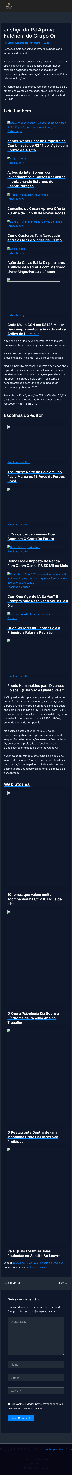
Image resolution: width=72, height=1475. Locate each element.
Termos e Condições (36, 1467)
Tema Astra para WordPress (55, 1449)
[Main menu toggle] (65, 6)
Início (36, 1455)
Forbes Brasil (37, 1267)
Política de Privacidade (36, 1459)
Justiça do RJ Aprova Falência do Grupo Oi (38, 1262)
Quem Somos (36, 1463)
